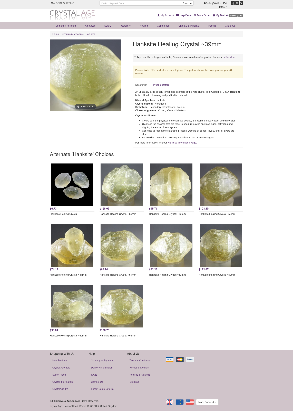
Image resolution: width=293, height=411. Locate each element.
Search (186, 3)
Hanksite (90, 34)
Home (55, 34)
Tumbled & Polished (65, 25)
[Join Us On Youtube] (237, 3)
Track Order (203, 15)
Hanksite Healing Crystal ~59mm (217, 274)
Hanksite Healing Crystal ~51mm (68, 274)
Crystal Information (62, 381)
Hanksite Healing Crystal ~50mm (118, 213)
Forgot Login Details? (102, 389)
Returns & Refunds (140, 374)
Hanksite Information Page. (182, 142)
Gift (230, 25)
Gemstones (163, 25)
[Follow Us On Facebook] (233, 3)
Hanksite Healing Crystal (63, 213)
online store (229, 57)
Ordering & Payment (102, 360)
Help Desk (185, 15)
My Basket (228, 15)
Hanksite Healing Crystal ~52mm (167, 274)
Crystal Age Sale (61, 367)
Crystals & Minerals (189, 25)
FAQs (94, 374)
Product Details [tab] (161, 84)
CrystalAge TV (60, 389)
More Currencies (207, 402)
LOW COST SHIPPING (62, 3)
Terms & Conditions (140, 360)
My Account (167, 15)
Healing (144, 25)
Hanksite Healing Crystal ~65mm (118, 335)
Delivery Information (102, 367)
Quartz (107, 25)
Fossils (212, 25)
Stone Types (59, 374)
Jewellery (126, 25)
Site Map (134, 381)
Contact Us (97, 381)
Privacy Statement (139, 367)
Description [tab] (141, 84)
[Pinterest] (241, 3)
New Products (59, 360)
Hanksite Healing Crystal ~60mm (68, 335)
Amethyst (90, 25)
